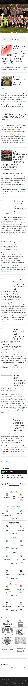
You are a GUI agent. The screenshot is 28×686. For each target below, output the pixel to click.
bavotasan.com (20, 683)
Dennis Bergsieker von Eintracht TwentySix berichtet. (20, 425)
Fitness (13, 63)
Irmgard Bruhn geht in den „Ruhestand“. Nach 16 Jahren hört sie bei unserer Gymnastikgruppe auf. (13, 338)
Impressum (6, 679)
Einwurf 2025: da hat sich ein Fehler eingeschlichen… (11, 244)
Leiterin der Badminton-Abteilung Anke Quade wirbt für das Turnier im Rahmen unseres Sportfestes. (13, 54)
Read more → (22, 69)
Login (2, 679)
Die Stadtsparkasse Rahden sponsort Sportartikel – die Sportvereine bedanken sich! (14, 159)
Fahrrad (14, 390)
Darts (15, 213)
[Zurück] (3, 667)
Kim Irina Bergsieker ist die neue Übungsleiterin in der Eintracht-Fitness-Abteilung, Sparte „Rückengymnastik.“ (14, 288)
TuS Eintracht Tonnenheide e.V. (14, 13)
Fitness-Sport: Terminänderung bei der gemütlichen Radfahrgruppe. (13, 381)
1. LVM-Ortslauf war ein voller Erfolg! (19, 81)
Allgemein (10, 63)
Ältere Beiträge (5, 462)
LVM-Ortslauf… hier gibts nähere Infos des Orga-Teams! (13, 117)
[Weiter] (24, 667)
